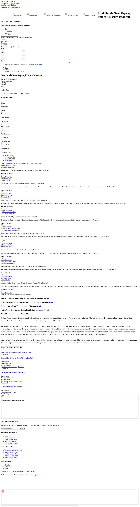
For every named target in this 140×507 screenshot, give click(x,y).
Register (16, 3)
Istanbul (7, 69)
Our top (9, 155)
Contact (92, 15)
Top (9, 160)
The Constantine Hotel (7, 213)
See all (46, 298)
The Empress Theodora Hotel (10, 230)
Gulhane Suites (5, 280)
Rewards (75, 15)
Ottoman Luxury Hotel (8, 263)
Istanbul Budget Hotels (11, 452)
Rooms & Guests (6, 47)
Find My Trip (5, 3)
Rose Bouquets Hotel (7, 167)
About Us (7, 436)
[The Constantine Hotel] (8, 212)
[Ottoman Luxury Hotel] (8, 261)
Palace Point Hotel (6, 246)
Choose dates (38, 163)
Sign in (11, 3)
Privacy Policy (9, 438)
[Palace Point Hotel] (7, 245)
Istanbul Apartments (11, 457)
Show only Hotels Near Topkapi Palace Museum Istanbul (22, 64)
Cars (9, 34)
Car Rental (56, 15)
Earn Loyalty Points (11, 443)
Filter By (3, 84)
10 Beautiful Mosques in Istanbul (11, 386)
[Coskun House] (6, 179)
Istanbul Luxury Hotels (11, 454)
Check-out (4, 43)
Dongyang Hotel (6, 197)
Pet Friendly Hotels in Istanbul (14, 450)
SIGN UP (22, 428)
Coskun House (5, 180)
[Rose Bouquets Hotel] (8, 165)
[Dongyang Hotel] (6, 195)
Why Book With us (10, 441)
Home (20, 15)
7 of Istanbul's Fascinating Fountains (12, 372)
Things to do (4, 354)
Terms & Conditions (11, 439)
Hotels (9, 31)
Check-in (3, 39)
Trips (6, 468)
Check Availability (6, 177)
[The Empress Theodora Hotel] (10, 228)
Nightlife (7, 465)
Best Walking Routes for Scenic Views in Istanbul (16, 358)
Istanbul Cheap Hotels (11, 455)
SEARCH (70, 62)
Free (10, 159)
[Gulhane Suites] (6, 278)
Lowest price (10, 157)
